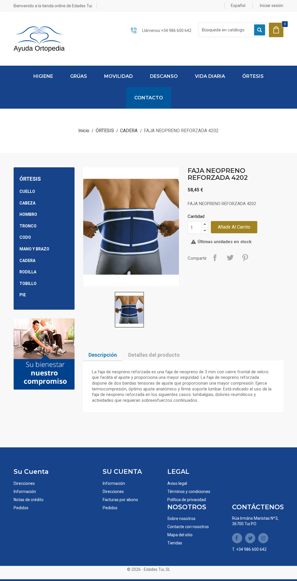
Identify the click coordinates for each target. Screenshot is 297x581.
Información (25, 491)
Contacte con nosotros (188, 526)
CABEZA (27, 203)
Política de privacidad (186, 499)
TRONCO (28, 226)
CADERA (27, 260)
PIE (22, 295)
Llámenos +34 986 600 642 (166, 30)
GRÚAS (78, 76)
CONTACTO (148, 98)
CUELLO (27, 191)
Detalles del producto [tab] (154, 355)
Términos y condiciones (188, 491)
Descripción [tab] (102, 355)
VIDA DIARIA (210, 76)
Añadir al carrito (234, 227)
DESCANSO (164, 76)
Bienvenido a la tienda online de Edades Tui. (53, 5)
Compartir (215, 257)
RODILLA (27, 272)
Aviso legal (177, 483)
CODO (25, 237)
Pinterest (245, 257)
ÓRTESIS (253, 76)
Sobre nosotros (181, 518)
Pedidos (21, 507)
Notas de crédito (29, 499)
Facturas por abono (120, 499)
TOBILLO (28, 283)
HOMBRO (28, 214)
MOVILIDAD (118, 76)
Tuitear (230, 257)
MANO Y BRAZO (34, 249)
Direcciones (24, 483)
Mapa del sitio (180, 534)
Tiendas (174, 543)
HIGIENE (43, 76)
